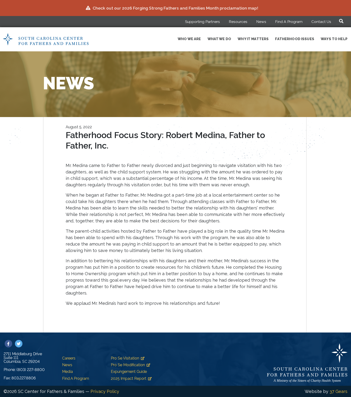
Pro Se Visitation (125, 358)
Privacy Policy (104, 391)
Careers (68, 358)
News (261, 21)
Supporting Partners (202, 21)
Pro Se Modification (128, 365)
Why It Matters (253, 39)
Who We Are (189, 39)
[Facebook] (9, 344)
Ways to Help (334, 39)
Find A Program (289, 21)
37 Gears (338, 391)
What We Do (219, 39)
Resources (238, 21)
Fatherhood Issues (294, 39)
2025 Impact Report (128, 378)
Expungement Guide (129, 371)
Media (67, 371)
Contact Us (321, 21)
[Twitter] (19, 344)
